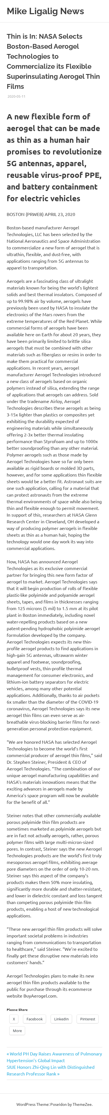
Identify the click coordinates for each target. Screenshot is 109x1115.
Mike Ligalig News (45, 11)
